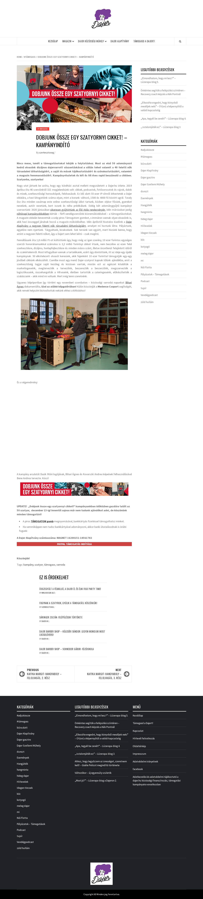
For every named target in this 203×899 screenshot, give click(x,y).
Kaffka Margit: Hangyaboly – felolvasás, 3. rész (104, 674)
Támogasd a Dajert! (144, 41)
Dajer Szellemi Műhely (153, 184)
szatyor (39, 564)
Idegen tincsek (149, 232)
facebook (138, 769)
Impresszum (139, 753)
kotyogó (145, 246)
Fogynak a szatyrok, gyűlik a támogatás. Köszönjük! (68, 603)
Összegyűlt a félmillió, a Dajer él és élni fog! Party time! (70, 589)
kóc (143, 239)
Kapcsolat (138, 731)
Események (147, 198)
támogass (49, 564)
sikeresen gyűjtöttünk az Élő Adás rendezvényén (77, 209)
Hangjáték (146, 205)
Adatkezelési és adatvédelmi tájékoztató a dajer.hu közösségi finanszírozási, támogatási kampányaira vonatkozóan (157, 780)
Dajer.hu (45, 621)
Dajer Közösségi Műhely (91, 41)
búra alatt (146, 163)
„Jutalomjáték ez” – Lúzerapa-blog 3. (161, 127)
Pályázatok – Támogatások (155, 274)
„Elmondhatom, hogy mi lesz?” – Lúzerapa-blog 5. (158, 80)
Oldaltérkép (139, 746)
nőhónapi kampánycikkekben (33, 213)
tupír (143, 288)
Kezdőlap (53, 41)
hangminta (146, 212)
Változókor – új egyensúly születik (93, 772)
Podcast (145, 281)
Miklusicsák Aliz (48, 592)
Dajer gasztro (148, 177)
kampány (28, 564)
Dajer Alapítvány (120, 41)
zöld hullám (147, 302)
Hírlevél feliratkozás (144, 738)
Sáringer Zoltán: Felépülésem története (60, 617)
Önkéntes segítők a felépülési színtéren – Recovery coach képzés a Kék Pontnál (163, 92)
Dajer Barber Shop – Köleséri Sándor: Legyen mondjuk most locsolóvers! (72, 633)
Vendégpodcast (149, 295)
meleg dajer (147, 253)
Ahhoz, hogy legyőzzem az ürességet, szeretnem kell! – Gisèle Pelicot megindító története (101, 763)
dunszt (144, 191)
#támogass (43, 129)
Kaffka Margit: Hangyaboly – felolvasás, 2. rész (44, 674)
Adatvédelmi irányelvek (145, 761)
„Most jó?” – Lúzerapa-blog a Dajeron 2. (96, 780)
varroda (60, 564)
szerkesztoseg (46, 152)
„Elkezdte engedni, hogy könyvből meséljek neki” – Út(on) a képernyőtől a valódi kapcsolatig (162, 106)
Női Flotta (146, 267)
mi (142, 260)
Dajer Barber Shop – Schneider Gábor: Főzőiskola (66, 649)
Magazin (66, 41)
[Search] (180, 41)
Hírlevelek (146, 226)
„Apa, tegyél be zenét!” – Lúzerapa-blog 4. (163, 118)
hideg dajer (147, 219)
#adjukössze (147, 149)
